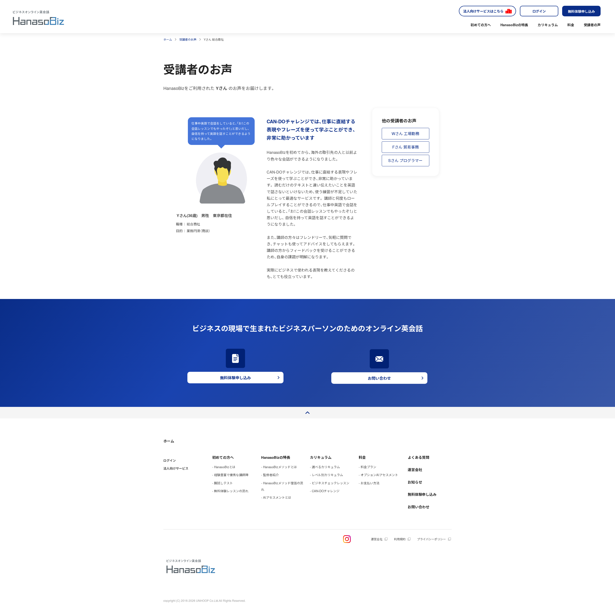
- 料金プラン (367, 467)
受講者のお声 (188, 39)
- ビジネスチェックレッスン (329, 483)
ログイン (539, 11)
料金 (570, 24)
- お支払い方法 (369, 483)
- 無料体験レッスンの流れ (230, 491)
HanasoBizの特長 (514, 24)
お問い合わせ (418, 507)
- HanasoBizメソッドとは (279, 467)
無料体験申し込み (581, 11)
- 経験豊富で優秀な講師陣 (230, 474)
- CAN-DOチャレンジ (324, 491)
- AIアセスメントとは (276, 497)
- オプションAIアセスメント (378, 474)
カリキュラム (548, 24)
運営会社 (415, 469)
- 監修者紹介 (270, 474)
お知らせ (415, 482)
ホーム (167, 39)
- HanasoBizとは (223, 467)
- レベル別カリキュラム (326, 474)
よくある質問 (418, 457)
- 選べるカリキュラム (325, 467)
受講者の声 (592, 24)
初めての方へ (481, 24)
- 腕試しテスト (222, 483)
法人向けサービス (175, 468)
